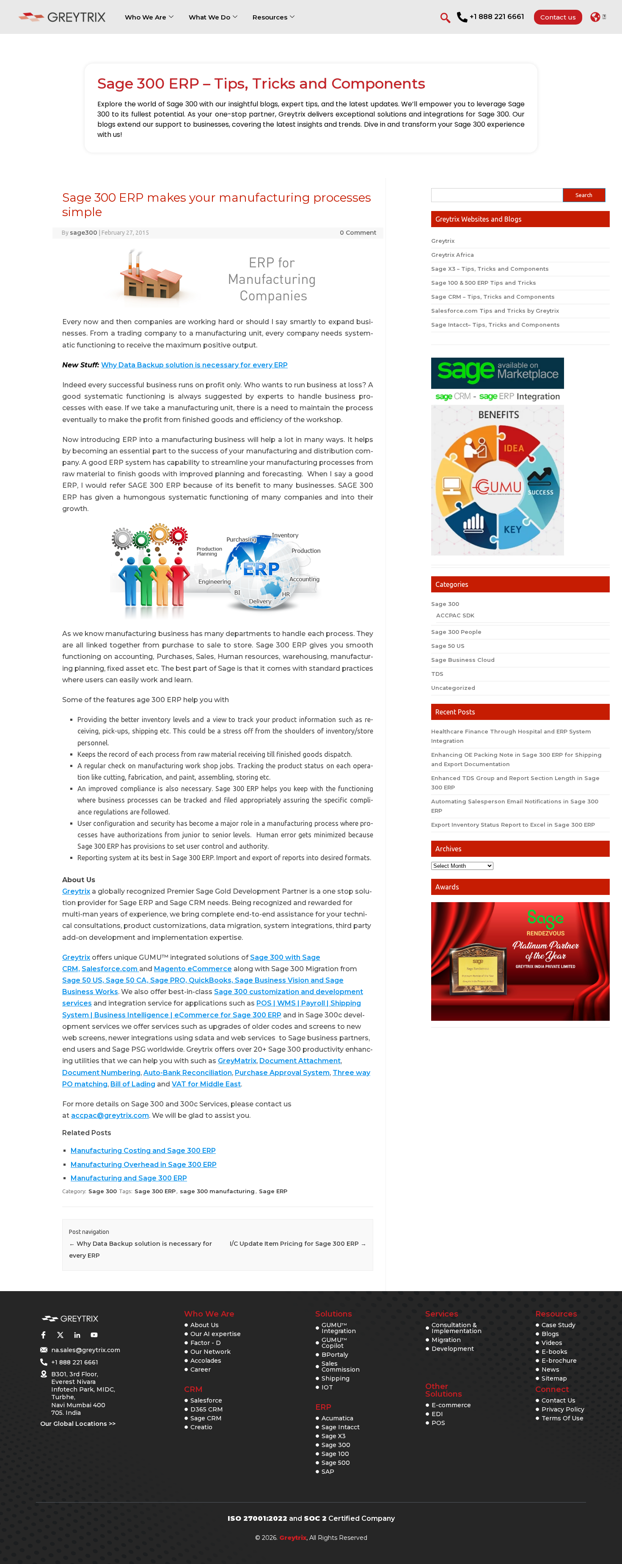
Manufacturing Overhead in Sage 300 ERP (144, 1165)
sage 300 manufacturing (217, 1191)
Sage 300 (102, 1191)
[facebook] (43, 1335)
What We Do (209, 17)
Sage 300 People (456, 632)
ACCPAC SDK (455, 615)
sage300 (83, 232)
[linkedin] (77, 1335)
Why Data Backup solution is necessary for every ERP (194, 365)
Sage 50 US (448, 646)
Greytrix (76, 891)
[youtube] (94, 1335)
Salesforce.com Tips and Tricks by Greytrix (495, 311)
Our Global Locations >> (78, 1424)
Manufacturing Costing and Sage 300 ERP (143, 1151)
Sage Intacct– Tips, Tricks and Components (495, 325)
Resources (270, 17)
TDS (437, 674)
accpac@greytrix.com (110, 1115)
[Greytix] (69, 1318)
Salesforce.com (110, 969)
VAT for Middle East (206, 1084)
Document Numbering (101, 1073)
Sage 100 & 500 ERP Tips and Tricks (483, 283)
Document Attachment (300, 1061)
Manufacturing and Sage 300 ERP (129, 1178)
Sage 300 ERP (155, 1191)
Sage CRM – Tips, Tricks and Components (493, 297)
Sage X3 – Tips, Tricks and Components (490, 269)
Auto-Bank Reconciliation (187, 1073)
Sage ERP (273, 1191)
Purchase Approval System (282, 1073)
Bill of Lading (132, 1084)
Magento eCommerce (193, 969)
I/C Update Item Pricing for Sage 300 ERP (298, 1243)
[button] (598, 17)
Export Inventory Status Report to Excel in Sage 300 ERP (513, 825)
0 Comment (358, 232)
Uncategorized (453, 688)
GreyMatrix (237, 1061)
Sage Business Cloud (463, 660)
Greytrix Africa (452, 255)
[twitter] (60, 1335)
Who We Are (145, 17)
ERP (323, 1407)
